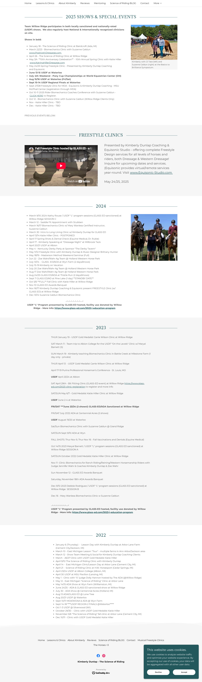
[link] (98, 655)
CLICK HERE (36, 95)
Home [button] (41, 640)
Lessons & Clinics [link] (45, 3)
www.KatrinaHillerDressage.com (47, 62)
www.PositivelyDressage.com (45, 52)
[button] (158, 3)
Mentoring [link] (100, 3)
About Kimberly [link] (67, 3)
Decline (158, 672)
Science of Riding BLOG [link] (123, 3)
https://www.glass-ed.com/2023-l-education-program (85, 308)
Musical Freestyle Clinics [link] (151, 640)
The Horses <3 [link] (101, 645)
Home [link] (28, 3)
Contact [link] (144, 3)
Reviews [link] (85, 3)
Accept (184, 672)
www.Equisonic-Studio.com (151, 172)
